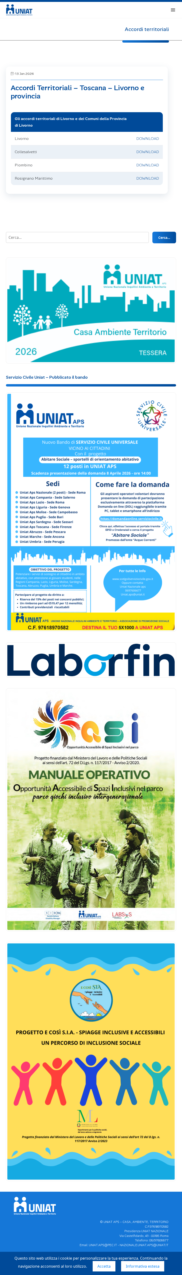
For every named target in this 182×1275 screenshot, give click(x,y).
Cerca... (164, 237)
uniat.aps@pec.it (103, 1245)
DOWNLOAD (147, 138)
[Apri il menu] (173, 10)
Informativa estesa (142, 1266)
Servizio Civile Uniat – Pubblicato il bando (47, 377)
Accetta (104, 1266)
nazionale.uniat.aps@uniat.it (144, 1245)
